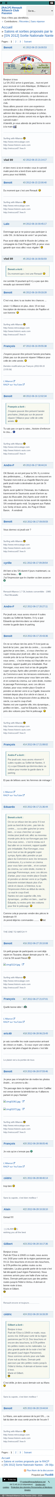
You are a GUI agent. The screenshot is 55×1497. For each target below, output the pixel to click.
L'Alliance (8, 381)
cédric (8, 1178)
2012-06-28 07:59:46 (37, 1071)
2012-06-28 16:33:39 (37, 1314)
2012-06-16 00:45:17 (36, 223)
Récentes (24, 21)
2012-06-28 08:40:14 (37, 1178)
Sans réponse (38, 21)
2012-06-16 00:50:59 (36, 258)
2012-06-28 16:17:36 (37, 1243)
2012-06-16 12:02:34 (36, 396)
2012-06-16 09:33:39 (36, 292)
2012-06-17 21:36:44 (37, 806)
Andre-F (9, 465)
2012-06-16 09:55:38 (36, 346)
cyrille (8, 562)
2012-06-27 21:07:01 (37, 999)
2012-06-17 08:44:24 (36, 465)
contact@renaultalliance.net (34, 1482)
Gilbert (8, 1243)
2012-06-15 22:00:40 (36, 182)
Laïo (6, 223)
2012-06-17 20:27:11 (37, 606)
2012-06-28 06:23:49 (37, 1033)
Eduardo (9, 806)
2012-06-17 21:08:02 (37, 744)
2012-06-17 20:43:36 (37, 636)
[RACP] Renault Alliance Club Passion (12, 10)
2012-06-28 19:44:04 (37, 1408)
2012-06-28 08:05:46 (37, 1143)
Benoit (8, 47)
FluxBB (49, 1474)
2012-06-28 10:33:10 (37, 1209)
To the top (12, 1480)
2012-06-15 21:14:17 (36, 159)
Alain (7, 1209)
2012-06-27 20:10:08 (37, 943)
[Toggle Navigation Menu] (6, 3)
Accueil (7, 27)
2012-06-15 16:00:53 (36, 47)
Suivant (27, 41)
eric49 (8, 1033)
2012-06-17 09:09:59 (37, 521)
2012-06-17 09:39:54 (37, 562)
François (9, 346)
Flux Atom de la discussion (40, 1470)
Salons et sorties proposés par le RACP (26, 1461)
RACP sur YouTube (12, 384)
